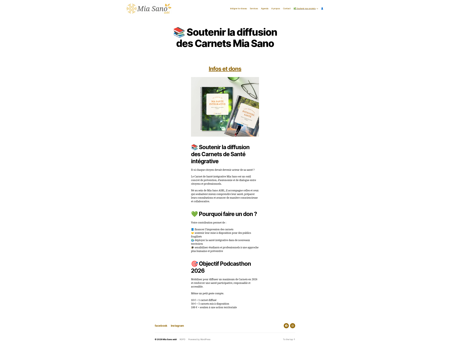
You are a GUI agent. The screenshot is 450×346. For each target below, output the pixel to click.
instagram (177, 325)
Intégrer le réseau (238, 8)
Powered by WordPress (199, 339)
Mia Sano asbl (170, 339)
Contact (287, 8)
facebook (161, 325)
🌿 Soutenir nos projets (304, 8)
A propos (275, 8)
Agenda (264, 8)
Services (254, 8)
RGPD (182, 339)
